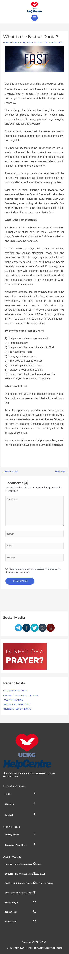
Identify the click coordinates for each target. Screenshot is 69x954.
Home (8, 794)
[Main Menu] (34, 18)
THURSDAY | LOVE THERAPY (17, 709)
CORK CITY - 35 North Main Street (19, 893)
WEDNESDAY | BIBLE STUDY (17, 704)
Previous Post (9, 472)
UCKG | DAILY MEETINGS (15, 690)
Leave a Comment (12, 42)
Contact (9, 815)
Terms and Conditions (15, 845)
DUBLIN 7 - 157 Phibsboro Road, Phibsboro (23, 864)
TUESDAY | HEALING (13, 700)
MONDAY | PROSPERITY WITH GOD (20, 695)
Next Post (61, 472)
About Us (9, 804)
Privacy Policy (12, 834)
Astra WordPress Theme (50, 948)
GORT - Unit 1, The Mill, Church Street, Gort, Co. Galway (29, 883)
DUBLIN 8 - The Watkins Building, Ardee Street (25, 874)
